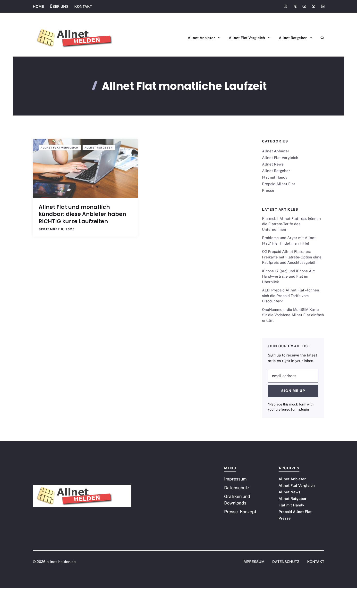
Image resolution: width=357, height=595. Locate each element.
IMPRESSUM (253, 562)
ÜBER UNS (59, 6)
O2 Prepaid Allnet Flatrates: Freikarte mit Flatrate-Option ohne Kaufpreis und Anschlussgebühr (292, 256)
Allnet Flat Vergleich (247, 38)
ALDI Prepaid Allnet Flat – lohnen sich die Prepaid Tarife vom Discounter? (290, 295)
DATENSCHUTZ (285, 562)
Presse (268, 190)
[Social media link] (285, 6)
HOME (38, 6)
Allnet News (273, 164)
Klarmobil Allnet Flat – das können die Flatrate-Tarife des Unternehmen (291, 223)
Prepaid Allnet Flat (278, 184)
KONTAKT (83, 6)
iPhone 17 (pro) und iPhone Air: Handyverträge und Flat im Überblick (288, 276)
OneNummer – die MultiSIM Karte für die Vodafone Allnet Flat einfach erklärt (293, 314)
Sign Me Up (293, 391)
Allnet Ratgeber (293, 38)
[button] (320, 38)
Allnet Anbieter (201, 38)
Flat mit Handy (274, 177)
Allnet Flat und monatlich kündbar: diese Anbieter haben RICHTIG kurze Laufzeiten (82, 214)
